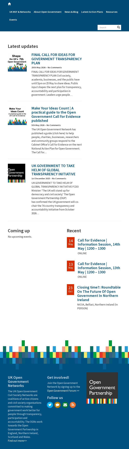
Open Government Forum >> (63, 390)
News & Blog (71, 11)
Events (13, 19)
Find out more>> (17, 440)
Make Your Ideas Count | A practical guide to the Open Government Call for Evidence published (56, 114)
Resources (111, 11)
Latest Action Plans (92, 11)
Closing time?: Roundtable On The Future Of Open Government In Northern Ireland (99, 293)
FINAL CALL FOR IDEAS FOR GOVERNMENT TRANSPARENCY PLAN (56, 58)
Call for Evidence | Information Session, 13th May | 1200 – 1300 (99, 267)
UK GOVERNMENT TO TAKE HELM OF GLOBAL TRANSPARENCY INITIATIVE (53, 169)
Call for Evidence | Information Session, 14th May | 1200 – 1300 (99, 244)
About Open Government (48, 11)
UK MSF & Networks (20, 11)
